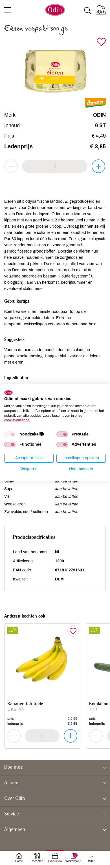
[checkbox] (10, 434)
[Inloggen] (101, 10)
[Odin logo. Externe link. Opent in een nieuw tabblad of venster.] (8, 392)
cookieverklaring (17, 420)
